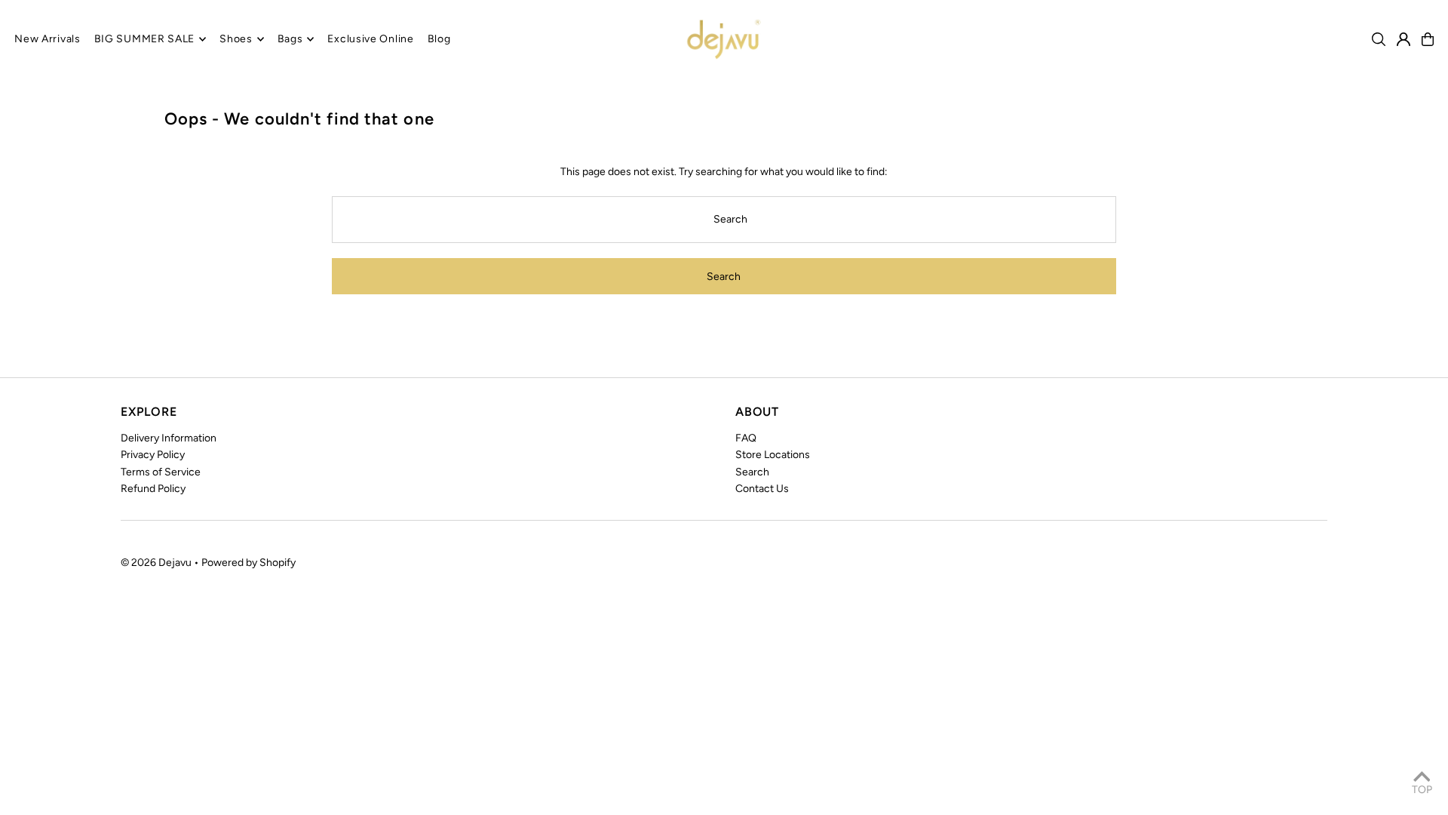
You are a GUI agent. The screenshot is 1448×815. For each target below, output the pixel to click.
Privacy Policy (153, 454)
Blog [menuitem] (439, 38)
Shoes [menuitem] (236, 38)
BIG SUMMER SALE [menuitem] (144, 38)
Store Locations (772, 454)
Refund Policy (153, 488)
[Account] (1403, 39)
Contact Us (762, 488)
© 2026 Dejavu (156, 562)
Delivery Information (168, 438)
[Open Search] (1378, 39)
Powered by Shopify (248, 562)
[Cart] (1428, 39)
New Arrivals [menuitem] (47, 38)
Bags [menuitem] (290, 38)
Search (752, 472)
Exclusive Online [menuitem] (370, 38)
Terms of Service (161, 472)
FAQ (745, 438)
